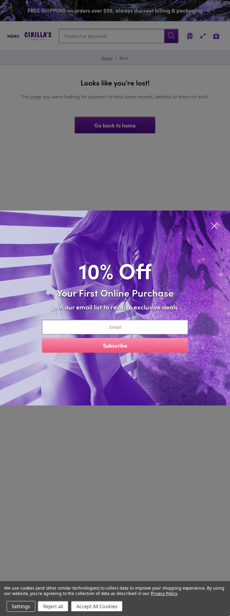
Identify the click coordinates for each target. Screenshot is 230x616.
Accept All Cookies (96, 606)
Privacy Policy (164, 593)
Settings (21, 606)
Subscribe (115, 345)
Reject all (53, 606)
